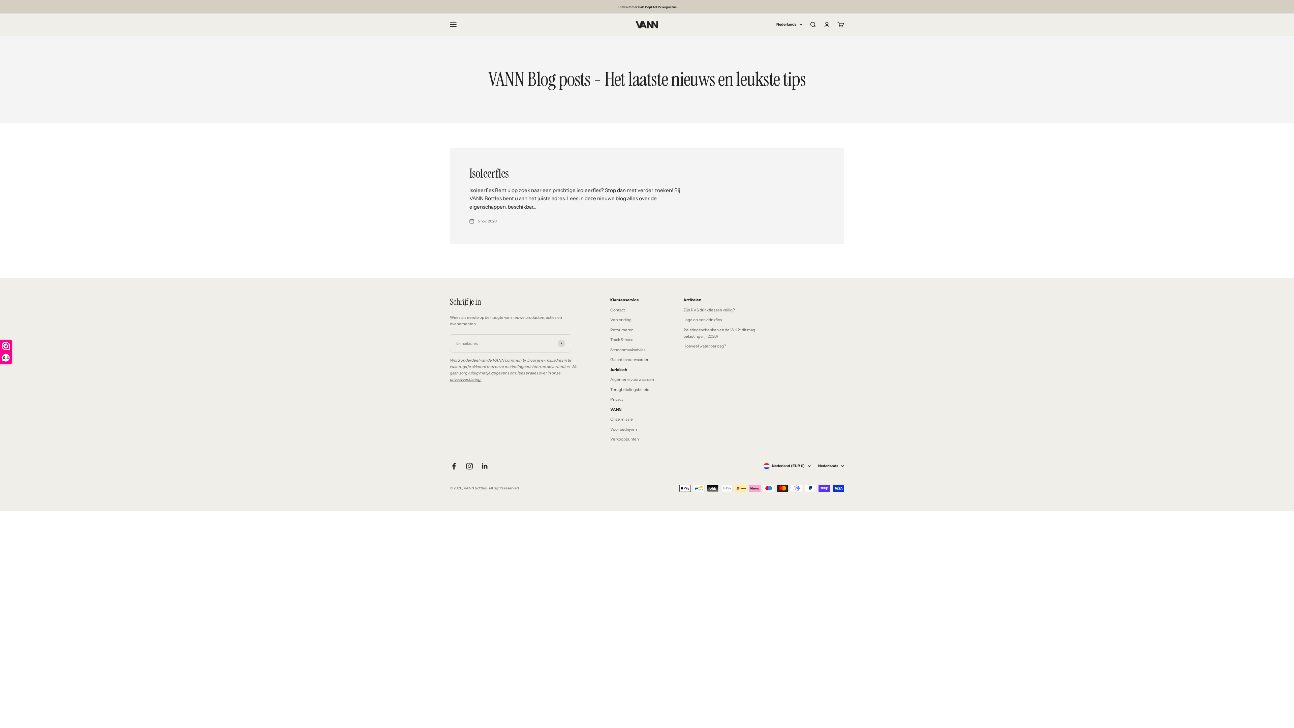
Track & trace (622, 339)
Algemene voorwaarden (632, 379)
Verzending (620, 319)
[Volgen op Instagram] (469, 466)
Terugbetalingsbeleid (629, 389)
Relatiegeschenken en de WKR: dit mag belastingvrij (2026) (719, 333)
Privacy (616, 399)
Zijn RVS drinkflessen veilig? (709, 310)
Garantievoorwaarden (629, 359)
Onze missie (621, 419)
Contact (617, 310)
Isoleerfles (489, 173)
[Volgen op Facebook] (454, 466)
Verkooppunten (624, 439)
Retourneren (622, 330)
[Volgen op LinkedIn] (485, 466)
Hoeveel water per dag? (704, 346)
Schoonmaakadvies (628, 349)
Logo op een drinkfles (702, 319)
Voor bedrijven (623, 429)
